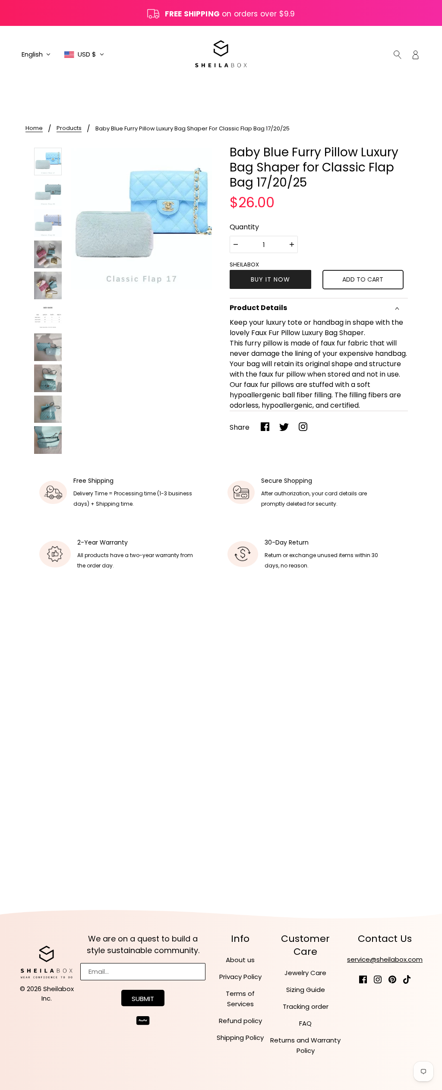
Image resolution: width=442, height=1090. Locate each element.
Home (34, 128)
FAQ (305, 1023)
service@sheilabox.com (385, 959)
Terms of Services (240, 998)
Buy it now (270, 279)
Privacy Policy (240, 976)
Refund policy (240, 1020)
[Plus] (291, 244)
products (69, 128)
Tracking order (305, 1006)
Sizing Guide (305, 989)
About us (240, 959)
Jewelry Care (305, 972)
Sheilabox (244, 264)
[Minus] (235, 244)
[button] (36, 54)
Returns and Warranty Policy (305, 1045)
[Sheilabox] (221, 54)
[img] (397, 54)
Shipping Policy (240, 1037)
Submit (143, 998)
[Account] (416, 54)
